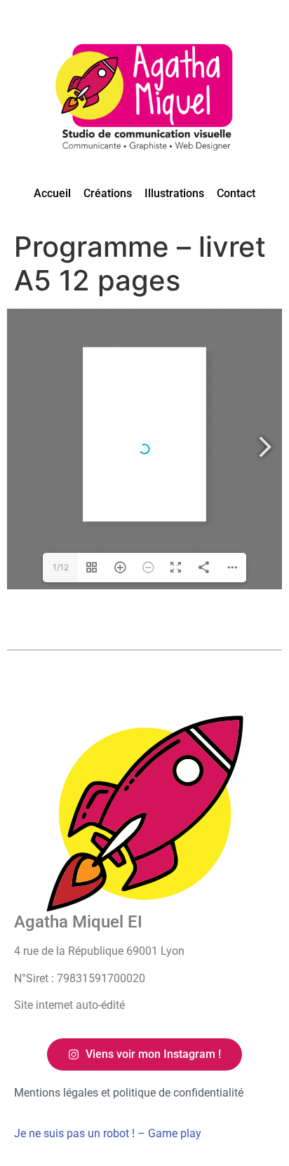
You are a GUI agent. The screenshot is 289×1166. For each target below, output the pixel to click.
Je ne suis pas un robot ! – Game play (107, 1133)
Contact (236, 193)
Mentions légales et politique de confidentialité (128, 1092)
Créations (107, 193)
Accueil (52, 193)
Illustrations (174, 193)
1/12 (61, 567)
